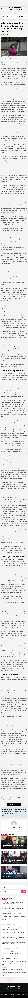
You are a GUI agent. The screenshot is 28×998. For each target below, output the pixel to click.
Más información (14, 804)
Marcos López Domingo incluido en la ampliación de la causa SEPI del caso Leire (13, 845)
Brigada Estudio (15, 7)
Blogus (13, 996)
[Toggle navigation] (2, 8)
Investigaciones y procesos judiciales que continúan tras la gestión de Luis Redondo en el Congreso (13, 860)
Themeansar (19, 996)
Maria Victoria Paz (15, 828)
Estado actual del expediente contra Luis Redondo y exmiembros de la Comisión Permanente (13, 875)
